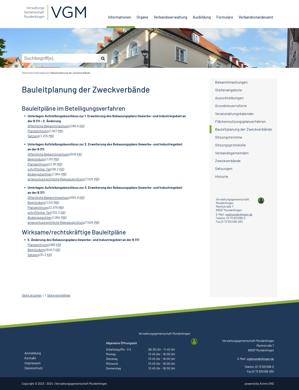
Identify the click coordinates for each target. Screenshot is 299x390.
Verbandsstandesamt (256, 17)
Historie (221, 176)
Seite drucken (32, 295)
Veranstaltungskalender (234, 113)
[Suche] (102, 58)
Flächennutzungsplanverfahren (240, 121)
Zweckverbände (228, 160)
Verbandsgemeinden (232, 153)
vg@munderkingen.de (238, 214)
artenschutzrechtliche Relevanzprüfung (56, 179)
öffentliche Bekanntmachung (48, 126)
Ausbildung (202, 17)
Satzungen (223, 168)
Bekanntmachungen (231, 82)
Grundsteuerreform (231, 105)
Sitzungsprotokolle (230, 145)
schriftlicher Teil (39, 169)
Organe (142, 17)
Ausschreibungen (229, 98)
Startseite (27, 72)
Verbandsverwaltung (170, 17)
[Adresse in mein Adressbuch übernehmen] (261, 200)
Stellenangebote (228, 90)
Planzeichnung (38, 131)
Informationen (119, 17)
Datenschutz (33, 368)
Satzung (33, 136)
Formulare (224, 17)
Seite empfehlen (59, 295)
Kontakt (30, 358)
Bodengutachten (40, 174)
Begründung (36, 159)
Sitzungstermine (228, 137)
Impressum (32, 363)
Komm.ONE (267, 383)
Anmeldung (32, 353)
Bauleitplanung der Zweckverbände (243, 129)
